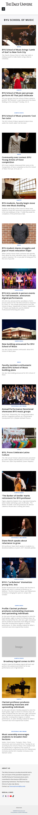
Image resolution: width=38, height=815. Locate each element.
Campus (19, 90)
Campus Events (19, 112)
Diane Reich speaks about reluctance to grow (14, 541)
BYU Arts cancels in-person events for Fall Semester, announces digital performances (18, 295)
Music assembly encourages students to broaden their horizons (15, 737)
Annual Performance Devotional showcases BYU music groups (17, 410)
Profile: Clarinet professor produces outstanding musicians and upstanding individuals (18, 611)
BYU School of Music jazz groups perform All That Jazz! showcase (17, 94)
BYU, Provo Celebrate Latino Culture (16, 453)
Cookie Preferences (22, 812)
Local (19, 449)
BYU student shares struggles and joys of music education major (18, 249)
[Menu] (3, 9)
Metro (19, 46)
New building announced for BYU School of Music (18, 345)
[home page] (19, 5)
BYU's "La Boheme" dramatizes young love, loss (17, 583)
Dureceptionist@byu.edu (17, 786)
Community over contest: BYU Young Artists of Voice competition (16, 159)
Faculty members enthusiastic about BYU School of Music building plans (16, 367)
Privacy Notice (14, 812)
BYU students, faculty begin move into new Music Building (18, 204)
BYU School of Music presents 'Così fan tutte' (19, 117)
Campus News (19, 290)
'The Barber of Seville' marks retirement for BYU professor (16, 496)
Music (19, 154)
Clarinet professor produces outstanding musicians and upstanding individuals (15, 704)
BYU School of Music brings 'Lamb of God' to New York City (18, 50)
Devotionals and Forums (19, 406)
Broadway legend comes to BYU (19, 661)
